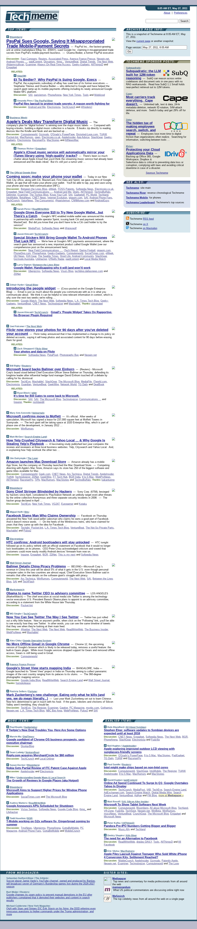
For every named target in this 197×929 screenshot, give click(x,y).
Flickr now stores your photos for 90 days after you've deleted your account (57, 332)
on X (145, 224)
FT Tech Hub (60, 476)
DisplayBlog (27, 746)
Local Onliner (47, 758)
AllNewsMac (72, 140)
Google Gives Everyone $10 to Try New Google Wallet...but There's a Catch (58, 214)
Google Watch (29, 300)
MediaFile (86, 381)
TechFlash (28, 581)
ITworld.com (100, 381)
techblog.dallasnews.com (89, 271)
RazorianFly (38, 140)
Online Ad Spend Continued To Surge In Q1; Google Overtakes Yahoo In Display (146, 784)
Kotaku (83, 503)
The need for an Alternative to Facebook (130, 838)
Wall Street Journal (20, 563)
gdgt (34, 393)
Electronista (53, 107)
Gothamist (106, 707)
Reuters (42, 58)
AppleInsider (68, 137)
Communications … (90, 399)
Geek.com (44, 474)
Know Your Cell (58, 194)
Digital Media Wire (162, 792)
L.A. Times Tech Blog (87, 300)
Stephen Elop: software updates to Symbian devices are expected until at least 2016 (141, 731)
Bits (26, 512)
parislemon (40, 94)
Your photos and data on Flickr (34, 351)
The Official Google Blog (23, 173)
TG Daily (83, 384)
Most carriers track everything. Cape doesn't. (140, 100)
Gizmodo (44, 134)
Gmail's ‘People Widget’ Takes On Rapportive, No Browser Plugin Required (63, 313)
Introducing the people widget (31, 288)
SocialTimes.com (94, 253)
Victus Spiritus (29, 809)
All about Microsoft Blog (163, 807)
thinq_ (60, 61)
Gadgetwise (30, 727)
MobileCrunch (72, 830)
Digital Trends (87, 61)
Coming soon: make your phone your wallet (44, 176)
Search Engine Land (36, 437)
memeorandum (121, 887)
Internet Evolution (57, 197)
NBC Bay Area (54, 710)
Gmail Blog (32, 285)
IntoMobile (12, 197)
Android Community (83, 256)
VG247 (56, 503)
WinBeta (156, 810)
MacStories (53, 140)
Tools (86, 94)
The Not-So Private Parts (100, 527)
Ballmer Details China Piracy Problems (36, 566)
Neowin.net (103, 58)
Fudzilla (155, 739)
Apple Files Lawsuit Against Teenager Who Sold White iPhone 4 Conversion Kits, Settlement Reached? (145, 855)
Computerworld (29, 134)
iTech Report (71, 250)
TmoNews (26, 827)
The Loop (33, 458)
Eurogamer (67, 503)
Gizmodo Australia (24, 259)
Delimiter (11, 194)
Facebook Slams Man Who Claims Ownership (41, 515)
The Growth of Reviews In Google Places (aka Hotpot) (42, 780)
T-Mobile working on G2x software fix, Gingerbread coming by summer (48, 823)
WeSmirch (118, 896)
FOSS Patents (66, 189)
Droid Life (65, 256)
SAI (30, 94)
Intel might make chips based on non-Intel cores (136, 767)
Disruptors (49, 61)
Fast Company (29, 58)
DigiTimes (28, 737)
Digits (76, 191)
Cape (129, 94)
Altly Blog (131, 835)
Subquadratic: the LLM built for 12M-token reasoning (143, 74)
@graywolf (71, 228)
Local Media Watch (95, 259)
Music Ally (124, 829)
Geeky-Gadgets (81, 64)
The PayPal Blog (43, 101)
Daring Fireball (87, 250)
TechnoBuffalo (102, 191)
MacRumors (26, 137)
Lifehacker (41, 259)
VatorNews (27, 200)
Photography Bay (69, 355)
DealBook (98, 384)
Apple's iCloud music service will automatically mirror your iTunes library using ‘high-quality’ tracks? (59, 154)
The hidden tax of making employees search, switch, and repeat (141, 128)
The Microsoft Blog (68, 381)
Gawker (64, 707)
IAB (149, 789)
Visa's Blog (67, 271)
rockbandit (38, 402)
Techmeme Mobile (137, 197)
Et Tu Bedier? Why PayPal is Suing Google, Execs (55, 80)
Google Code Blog (68, 809)
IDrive (129, 146)
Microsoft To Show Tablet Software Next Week (135, 804)
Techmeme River (136, 192)
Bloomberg (16, 37)
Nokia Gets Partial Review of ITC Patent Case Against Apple (46, 768)
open (37, 137)
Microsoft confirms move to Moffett (33, 416)
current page (143, 41)
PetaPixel (52, 355)
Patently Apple (170, 860)
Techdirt (25, 527)
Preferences (180, 12)
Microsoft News (112, 816)
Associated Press (58, 58)
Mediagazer (119, 878)
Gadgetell (79, 194)
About (167, 12)
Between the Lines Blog (34, 189)
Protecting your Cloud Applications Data (143, 151)
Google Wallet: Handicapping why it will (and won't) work (52, 267)
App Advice (83, 137)
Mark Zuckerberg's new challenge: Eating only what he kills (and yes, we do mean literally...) (55, 696)
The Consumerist (44, 200)
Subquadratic (133, 68)
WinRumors (27, 428)
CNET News (39, 197)
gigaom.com (75, 197)
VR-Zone (109, 810)
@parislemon (62, 200)
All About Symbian (136, 727)
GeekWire (53, 384)
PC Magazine (76, 707)
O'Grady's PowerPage (62, 134)
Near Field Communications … (35, 191)
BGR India (74, 476)
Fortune (32, 691)
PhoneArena (54, 94)
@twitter (25, 629)
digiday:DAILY (144, 841)
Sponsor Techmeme (157, 172)
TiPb (37, 479)
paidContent (35, 61)
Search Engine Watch (138, 792)
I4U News (19, 256)
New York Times (72, 94)
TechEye (26, 381)
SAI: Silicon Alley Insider (135, 802)
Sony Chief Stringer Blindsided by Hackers (39, 491)
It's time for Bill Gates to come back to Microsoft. (46, 395)
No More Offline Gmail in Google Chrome (37, 644)
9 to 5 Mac (88, 476)
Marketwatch (17, 590)
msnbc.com (92, 707)
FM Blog (152, 795)
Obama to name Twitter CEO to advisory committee (45, 593)
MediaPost (34, 228)
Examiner (31, 64)
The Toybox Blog (38, 194)
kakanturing (108, 479)
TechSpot (130, 810)
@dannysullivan (15, 64)
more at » (171, 795)
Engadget (11, 67)
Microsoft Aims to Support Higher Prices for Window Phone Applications (46, 791)
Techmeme (132, 187)
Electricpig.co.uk (51, 137)
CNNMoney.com (80, 200)
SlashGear (97, 137)
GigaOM (21, 76)
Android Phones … (16, 61)
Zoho (128, 120)
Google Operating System (37, 641)
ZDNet (17, 274)
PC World (91, 194)
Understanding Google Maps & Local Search (41, 777)
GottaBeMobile (70, 827)
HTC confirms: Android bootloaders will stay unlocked (47, 542)
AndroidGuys (102, 200)
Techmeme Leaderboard (140, 202)
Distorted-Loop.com (87, 134)
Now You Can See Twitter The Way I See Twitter (42, 617)
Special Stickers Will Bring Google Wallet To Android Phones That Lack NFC (60, 239)
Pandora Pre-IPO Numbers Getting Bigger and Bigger (140, 825)
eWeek (52, 189)
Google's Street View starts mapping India (38, 668)
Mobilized (99, 94)
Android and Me (37, 107)
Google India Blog (31, 680)
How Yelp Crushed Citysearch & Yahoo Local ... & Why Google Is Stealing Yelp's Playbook (55, 442)
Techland (103, 194)
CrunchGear (139, 813)
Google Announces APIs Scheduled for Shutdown (39, 805)
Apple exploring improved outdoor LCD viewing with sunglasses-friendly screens (139, 750)
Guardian (26, 384)
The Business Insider (96, 629)
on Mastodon (150, 228)
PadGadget (178, 755)
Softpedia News (84, 189)
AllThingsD (97, 64)
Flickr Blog (41, 349)
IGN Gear (31, 256)
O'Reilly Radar (56, 259)
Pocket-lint (12, 137)
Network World (68, 384)
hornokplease (23, 683)
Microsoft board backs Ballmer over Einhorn (40, 369)
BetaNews (25, 197)
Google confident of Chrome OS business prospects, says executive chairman (45, 741)
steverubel (97, 303)
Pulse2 (27, 530)
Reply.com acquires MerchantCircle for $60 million (40, 755)
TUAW (103, 134)
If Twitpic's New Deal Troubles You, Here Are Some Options (46, 730)
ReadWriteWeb (40, 209)
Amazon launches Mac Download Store (36, 462)
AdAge (138, 795)
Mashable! (74, 303)
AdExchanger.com (114, 792)
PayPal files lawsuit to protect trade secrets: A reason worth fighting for (62, 103)
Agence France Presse (82, 58)
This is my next (66, 554)
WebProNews (102, 476)
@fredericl (86, 107)
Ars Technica (74, 474)
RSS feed (148, 218)
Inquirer (18, 402)
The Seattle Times (48, 256)
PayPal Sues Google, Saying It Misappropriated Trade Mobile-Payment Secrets (55, 43)
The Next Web (105, 61)
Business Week (18, 118)
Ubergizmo (34, 271)
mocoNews (110, 813)
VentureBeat (71, 61)
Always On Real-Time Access (54, 64)
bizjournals (38, 413)
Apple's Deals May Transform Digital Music (47, 121)
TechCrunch (68, 107)
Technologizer (55, 303)
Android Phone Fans (100, 197)
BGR (45, 554)
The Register (39, 707)
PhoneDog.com (22, 253)
